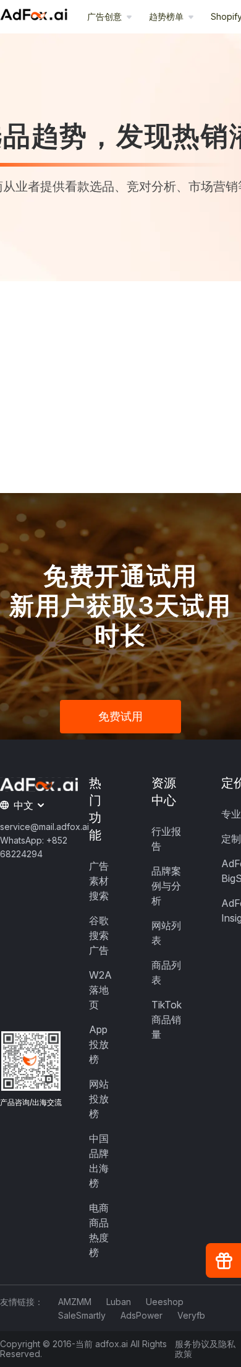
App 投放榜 (99, 1044)
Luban (118, 1301)
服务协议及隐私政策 (205, 1349)
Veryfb (191, 1315)
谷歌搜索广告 (99, 935)
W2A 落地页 (100, 990)
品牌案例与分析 (166, 886)
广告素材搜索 (99, 881)
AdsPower (141, 1315)
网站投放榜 (99, 1099)
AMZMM (74, 1301)
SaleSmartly (82, 1315)
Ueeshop (165, 1301)
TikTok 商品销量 (166, 1019)
